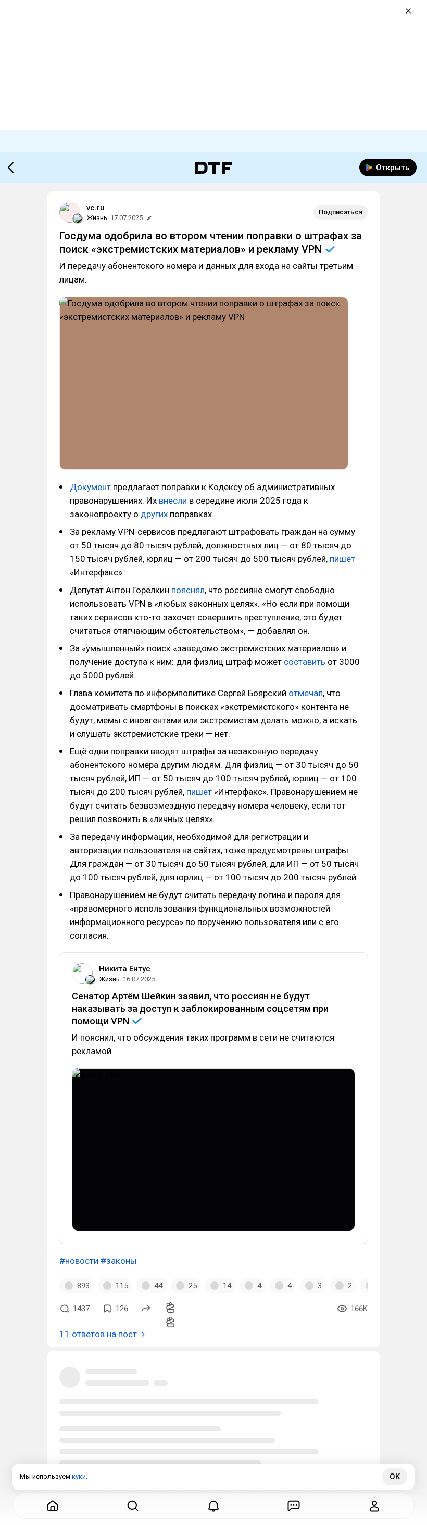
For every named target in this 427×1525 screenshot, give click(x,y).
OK (395, 1476)
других (155, 514)
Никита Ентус (124, 968)
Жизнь (96, 218)
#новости (78, 1260)
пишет (342, 559)
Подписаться (340, 212)
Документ (91, 487)
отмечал (305, 693)
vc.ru (95, 207)
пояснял (188, 590)
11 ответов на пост (98, 1334)
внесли (173, 500)
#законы (119, 1260)
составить (304, 662)
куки (79, 1476)
